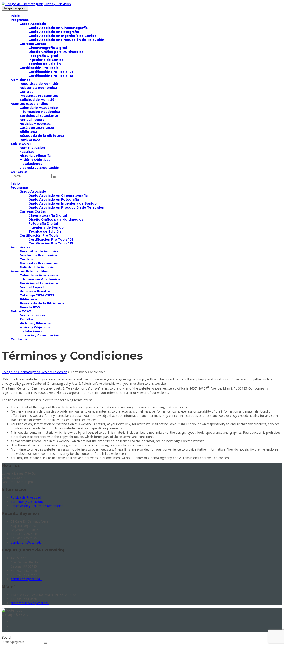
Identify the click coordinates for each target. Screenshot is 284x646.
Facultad (27, 152)
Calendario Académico (39, 108)
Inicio (15, 16)
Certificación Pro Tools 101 (50, 72)
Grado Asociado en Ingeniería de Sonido (62, 36)
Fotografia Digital (43, 56)
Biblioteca (28, 132)
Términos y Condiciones (28, 501)
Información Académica (40, 112)
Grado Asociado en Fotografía (53, 32)
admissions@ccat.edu (26, 542)
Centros (26, 92)
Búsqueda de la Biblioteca (42, 136)
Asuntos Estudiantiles (29, 104)
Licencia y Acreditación (39, 168)
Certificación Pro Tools (39, 68)
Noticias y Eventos (35, 124)
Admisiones (20, 80)
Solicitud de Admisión (38, 100)
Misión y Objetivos (35, 160)
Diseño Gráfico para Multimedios (55, 52)
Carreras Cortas (33, 44)
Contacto (19, 172)
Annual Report (32, 120)
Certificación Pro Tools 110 (50, 76)
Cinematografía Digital (47, 48)
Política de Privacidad (26, 497)
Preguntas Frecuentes (39, 96)
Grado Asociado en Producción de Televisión (66, 40)
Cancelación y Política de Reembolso (37, 506)
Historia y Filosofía (35, 156)
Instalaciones (31, 164)
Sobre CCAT (21, 144)
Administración (32, 148)
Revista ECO (30, 140)
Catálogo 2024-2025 (37, 128)
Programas (20, 20)
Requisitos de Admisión (39, 84)
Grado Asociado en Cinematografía (58, 28)
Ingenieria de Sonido (46, 60)
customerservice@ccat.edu (30, 603)
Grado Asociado (33, 24)
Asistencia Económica (38, 88)
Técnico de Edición (44, 64)
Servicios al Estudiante (39, 116)
